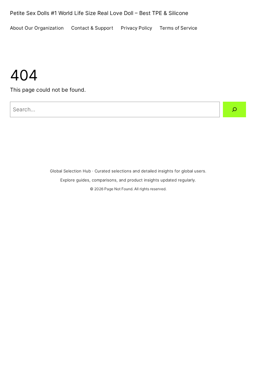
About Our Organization (37, 28)
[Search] (234, 110)
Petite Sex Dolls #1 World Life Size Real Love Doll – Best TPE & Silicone (99, 13)
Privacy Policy (136, 28)
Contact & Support (92, 28)
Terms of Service (178, 28)
